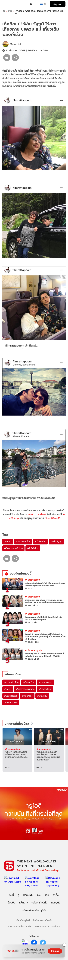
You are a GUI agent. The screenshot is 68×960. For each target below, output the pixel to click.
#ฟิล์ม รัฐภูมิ (56, 541)
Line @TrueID (52, 518)
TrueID (9, 4)
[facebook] (34, 942)
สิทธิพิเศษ (28, 895)
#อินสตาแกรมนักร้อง (13, 548)
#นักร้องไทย (40, 541)
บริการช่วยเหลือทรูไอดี (34, 910)
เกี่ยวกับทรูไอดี (23, 920)
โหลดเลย (55, 951)
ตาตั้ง (56, 895)
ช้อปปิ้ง (11, 903)
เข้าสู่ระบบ (57, 4)
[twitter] (43, 942)
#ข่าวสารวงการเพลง (25, 689)
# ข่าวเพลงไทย (32, 580)
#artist (7, 541)
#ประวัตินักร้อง (45, 682)
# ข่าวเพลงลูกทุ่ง (33, 650)
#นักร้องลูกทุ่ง (10, 696)
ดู (18, 895)
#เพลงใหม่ (42, 696)
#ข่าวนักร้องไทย (23, 541)
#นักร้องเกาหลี (10, 702)
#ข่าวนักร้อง (27, 696)
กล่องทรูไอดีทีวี (39, 903)
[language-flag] (41, 4)
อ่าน (10, 11)
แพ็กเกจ (23, 903)
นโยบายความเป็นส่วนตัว (19, 926)
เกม (47, 895)
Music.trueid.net (37, 514)
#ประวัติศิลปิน (45, 689)
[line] (25, 942)
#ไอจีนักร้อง (32, 548)
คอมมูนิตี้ (55, 903)
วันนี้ (11, 895)
